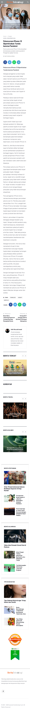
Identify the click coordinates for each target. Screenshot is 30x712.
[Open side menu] (2, 2)
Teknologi (13, 297)
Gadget (10, 36)
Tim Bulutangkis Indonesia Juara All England (21, 567)
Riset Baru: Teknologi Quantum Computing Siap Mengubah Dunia (9, 318)
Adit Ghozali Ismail (10, 56)
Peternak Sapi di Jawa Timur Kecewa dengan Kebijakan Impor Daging (21, 512)
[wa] (14, 62)
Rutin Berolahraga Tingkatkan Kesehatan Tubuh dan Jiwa (21, 611)
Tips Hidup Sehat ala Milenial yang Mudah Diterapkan (20, 622)
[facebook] (5, 62)
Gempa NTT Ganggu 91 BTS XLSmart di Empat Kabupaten (21, 318)
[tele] (19, 62)
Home (4, 36)
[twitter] (10, 62)
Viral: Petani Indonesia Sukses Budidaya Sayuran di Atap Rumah (14, 488)
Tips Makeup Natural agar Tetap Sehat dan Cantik (15, 601)
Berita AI (6, 300)
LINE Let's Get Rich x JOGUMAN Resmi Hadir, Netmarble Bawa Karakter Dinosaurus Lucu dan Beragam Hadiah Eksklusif (15, 371)
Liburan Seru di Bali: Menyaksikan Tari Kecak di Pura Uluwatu (15, 414)
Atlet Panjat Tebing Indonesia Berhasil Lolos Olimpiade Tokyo (20, 556)
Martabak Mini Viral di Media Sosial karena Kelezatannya (15, 448)
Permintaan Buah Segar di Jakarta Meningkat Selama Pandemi (20, 499)
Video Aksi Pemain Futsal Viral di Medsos (15, 546)
